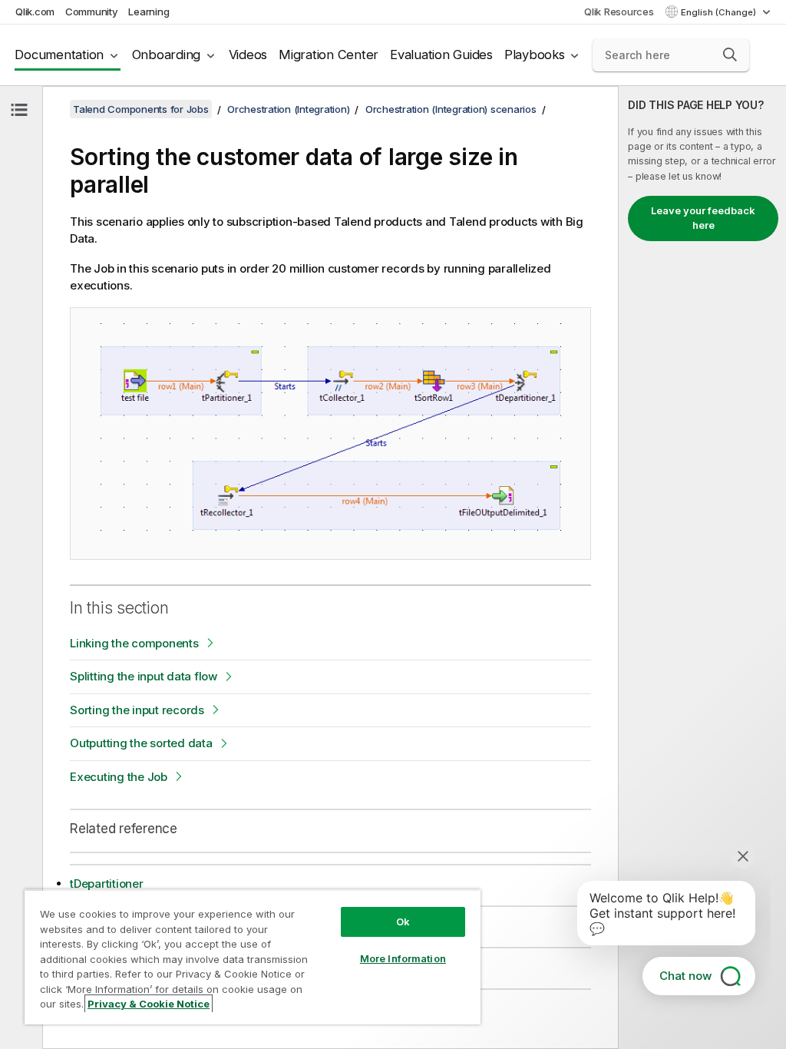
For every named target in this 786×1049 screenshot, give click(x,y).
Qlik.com (34, 11)
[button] (729, 54)
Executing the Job (118, 776)
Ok (403, 921)
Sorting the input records (137, 710)
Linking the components (134, 643)
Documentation (59, 54)
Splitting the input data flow (143, 676)
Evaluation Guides (441, 54)
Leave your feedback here (703, 218)
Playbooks (534, 54)
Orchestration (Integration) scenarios (451, 109)
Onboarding (166, 54)
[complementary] (702, 567)
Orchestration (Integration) (288, 109)
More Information (403, 958)
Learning (148, 11)
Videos (248, 54)
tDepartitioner (107, 883)
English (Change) (719, 12)
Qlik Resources (619, 11)
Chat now (685, 975)
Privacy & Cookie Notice (149, 1004)
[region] (253, 956)
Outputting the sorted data (141, 743)
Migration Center (328, 54)
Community (91, 11)
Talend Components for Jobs (141, 109)
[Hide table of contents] (19, 109)
